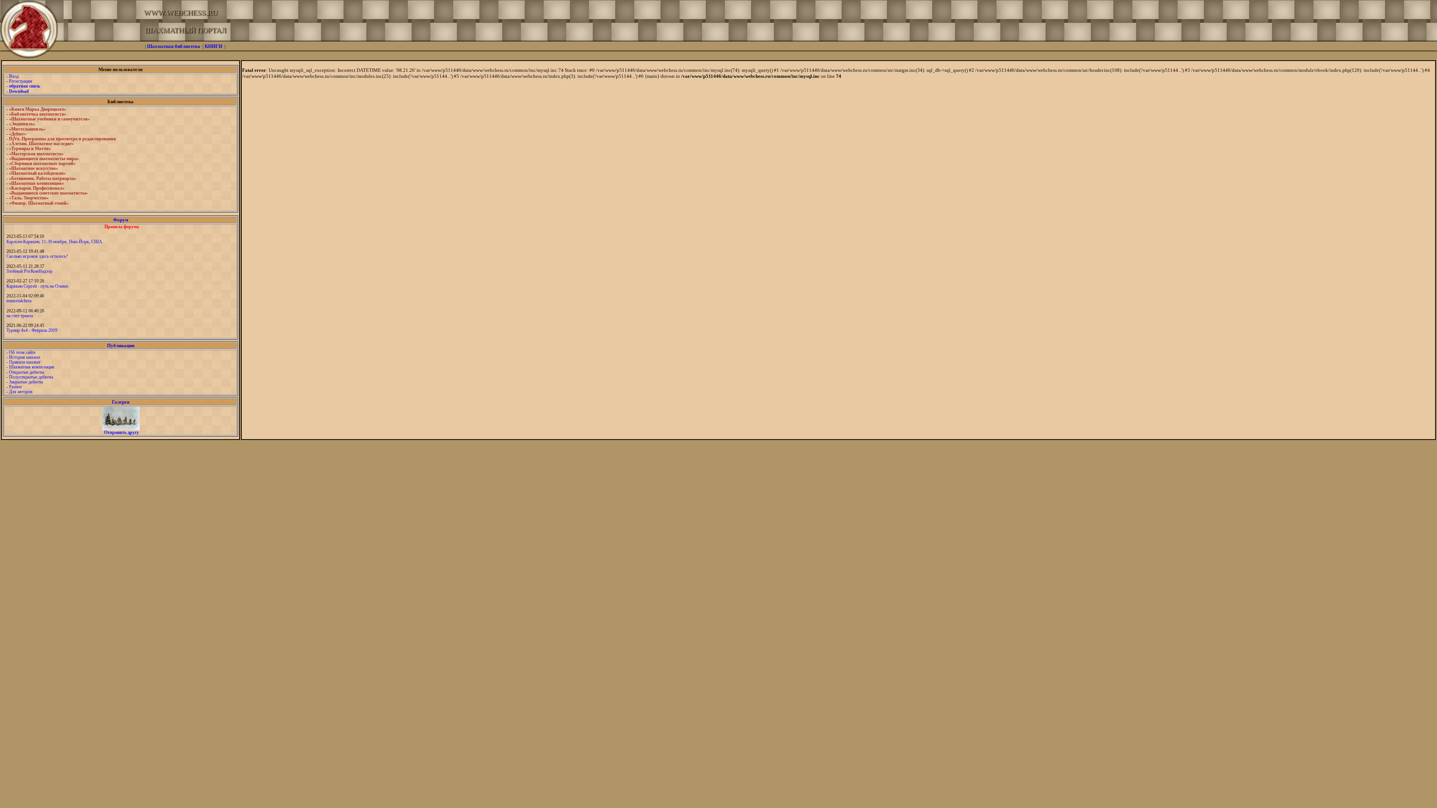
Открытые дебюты (26, 372)
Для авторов (21, 391)
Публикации (120, 345)
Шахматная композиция (31, 367)
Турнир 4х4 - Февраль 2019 (31, 330)
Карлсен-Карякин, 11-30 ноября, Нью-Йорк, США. (54, 241)
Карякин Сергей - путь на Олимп (37, 286)
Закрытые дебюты (26, 382)
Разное (15, 386)
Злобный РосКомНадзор (29, 271)
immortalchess (19, 300)
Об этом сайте (22, 352)
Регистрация (20, 81)
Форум (120, 220)
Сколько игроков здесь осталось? (37, 256)
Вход (14, 76)
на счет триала (19, 315)
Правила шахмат (24, 362)
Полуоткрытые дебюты (31, 377)
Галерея (120, 402)
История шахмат (24, 357)
